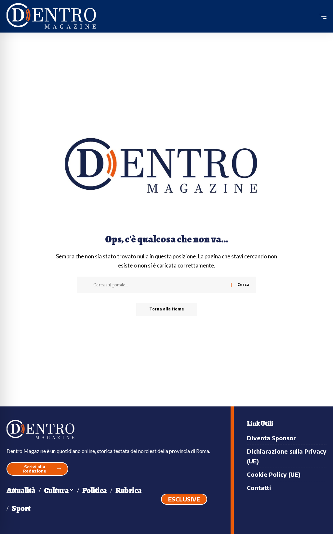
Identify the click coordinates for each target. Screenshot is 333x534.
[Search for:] (159, 285)
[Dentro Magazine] (54, 16)
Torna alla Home (166, 309)
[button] (320, 16)
